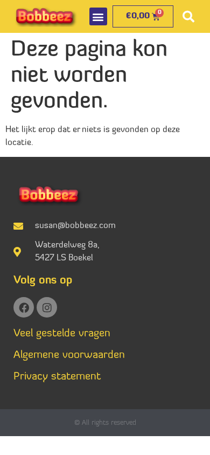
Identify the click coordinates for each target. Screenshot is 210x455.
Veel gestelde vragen (61, 333)
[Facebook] (23, 307)
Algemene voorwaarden (69, 355)
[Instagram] (47, 307)
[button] (98, 16)
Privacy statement (57, 376)
